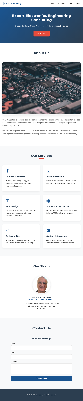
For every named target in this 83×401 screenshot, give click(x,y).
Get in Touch (41, 34)
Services (61, 3)
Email (13, 352)
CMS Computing (11, 3)
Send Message (41, 378)
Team (70, 3)
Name (13, 343)
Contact (78, 3)
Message (14, 361)
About (53, 3)
